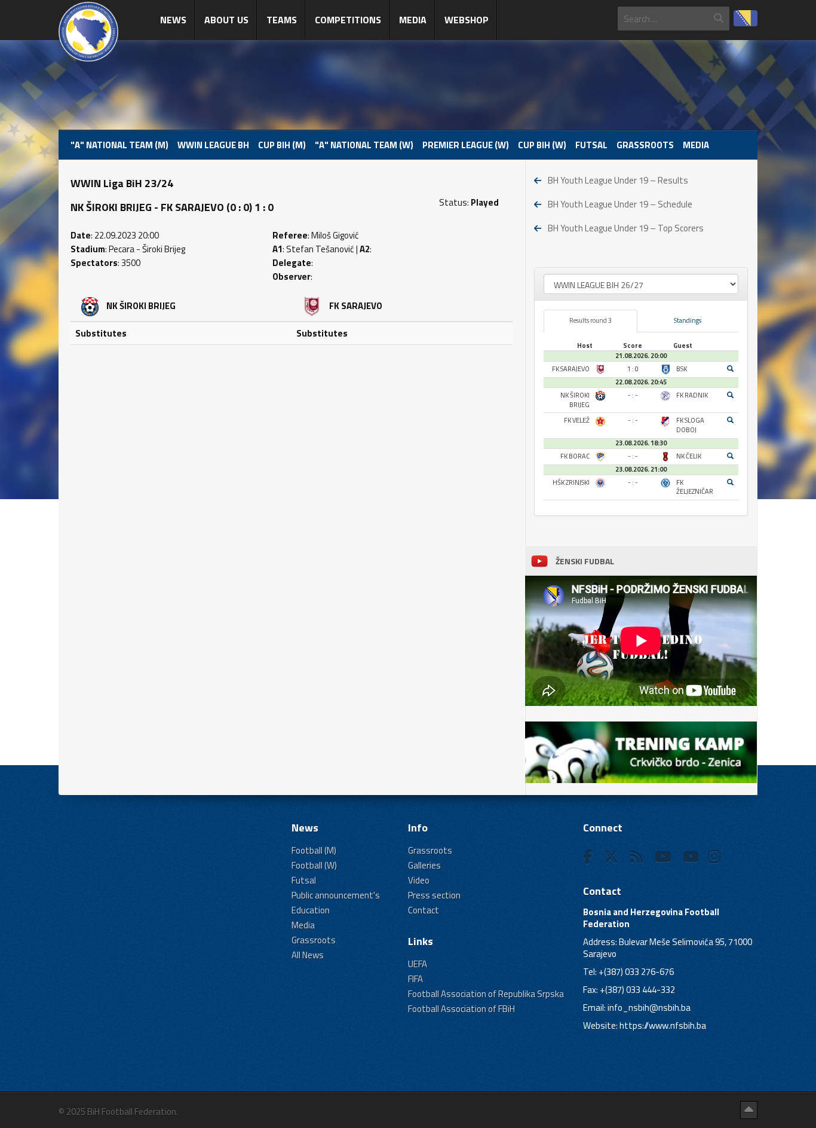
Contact (423, 910)
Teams (281, 20)
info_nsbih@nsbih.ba (649, 1007)
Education (311, 910)
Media (413, 20)
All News (308, 955)
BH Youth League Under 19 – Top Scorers (626, 228)
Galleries (424, 865)
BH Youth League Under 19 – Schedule (620, 204)
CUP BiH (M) (282, 145)
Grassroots (645, 145)
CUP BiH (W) (542, 145)
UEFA (417, 964)
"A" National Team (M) (119, 145)
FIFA (415, 979)
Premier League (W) (465, 145)
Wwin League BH (213, 145)
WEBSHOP (466, 20)
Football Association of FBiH (461, 1009)
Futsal (591, 145)
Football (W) (314, 865)
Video (419, 880)
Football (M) (314, 850)
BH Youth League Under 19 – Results (618, 180)
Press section (434, 895)
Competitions (348, 20)
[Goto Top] (748, 1110)
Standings (687, 320)
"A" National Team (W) (364, 145)
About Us (226, 20)
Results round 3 (590, 320)
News (173, 20)
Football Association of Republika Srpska (486, 994)
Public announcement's (336, 895)
